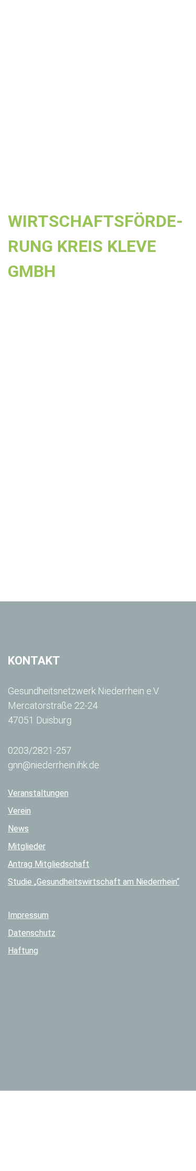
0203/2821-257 (40, 750)
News (18, 829)
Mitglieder (26, 846)
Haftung (23, 951)
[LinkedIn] (102, 1018)
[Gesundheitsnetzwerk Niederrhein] (68, 21)
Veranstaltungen (38, 793)
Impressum (28, 915)
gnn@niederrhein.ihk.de (53, 764)
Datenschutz (31, 933)
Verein (19, 811)
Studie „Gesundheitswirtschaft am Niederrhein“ (93, 882)
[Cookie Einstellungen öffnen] (78, 1166)
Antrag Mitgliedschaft (48, 864)
